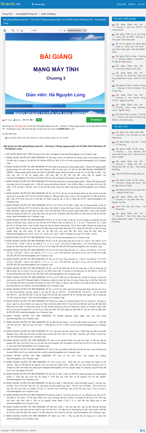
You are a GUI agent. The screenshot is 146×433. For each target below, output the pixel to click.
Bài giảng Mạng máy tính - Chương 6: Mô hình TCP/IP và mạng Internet (128, 27)
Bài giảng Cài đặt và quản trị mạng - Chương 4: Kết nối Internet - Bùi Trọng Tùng (128, 88)
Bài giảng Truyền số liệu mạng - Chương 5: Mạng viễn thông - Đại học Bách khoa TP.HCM (128, 183)
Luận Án (32, 430)
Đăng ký (132, 4)
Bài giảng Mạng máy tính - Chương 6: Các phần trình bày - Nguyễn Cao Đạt (128, 199)
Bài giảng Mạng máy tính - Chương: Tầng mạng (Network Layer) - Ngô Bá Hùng (128, 107)
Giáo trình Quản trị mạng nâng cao (130, 174)
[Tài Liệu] (14, 3)
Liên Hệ (141, 4)
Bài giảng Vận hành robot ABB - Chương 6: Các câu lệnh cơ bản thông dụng (128, 135)
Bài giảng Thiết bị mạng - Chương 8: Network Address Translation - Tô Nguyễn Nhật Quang (128, 59)
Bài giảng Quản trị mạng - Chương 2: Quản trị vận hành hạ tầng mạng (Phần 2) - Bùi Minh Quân (128, 117)
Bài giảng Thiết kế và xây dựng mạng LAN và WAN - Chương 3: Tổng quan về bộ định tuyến (128, 37)
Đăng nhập (121, 4)
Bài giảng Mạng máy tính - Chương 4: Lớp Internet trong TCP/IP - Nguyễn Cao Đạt (128, 97)
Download (96, 120)
